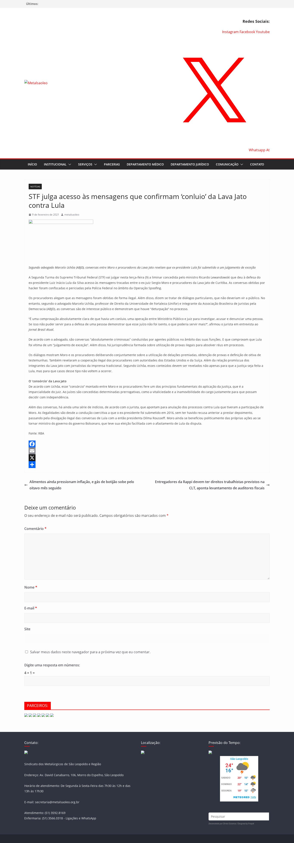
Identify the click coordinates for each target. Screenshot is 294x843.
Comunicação (227, 164)
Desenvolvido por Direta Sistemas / (223, 823)
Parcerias (112, 164)
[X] (147, 457)
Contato (257, 164)
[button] (69, 164)
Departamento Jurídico (190, 164)
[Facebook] (147, 444)
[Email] (147, 450)
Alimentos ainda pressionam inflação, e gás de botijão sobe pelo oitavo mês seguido (81, 484)
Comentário (35, 528)
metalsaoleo (71, 214)
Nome (30, 587)
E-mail (30, 608)
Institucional (55, 164)
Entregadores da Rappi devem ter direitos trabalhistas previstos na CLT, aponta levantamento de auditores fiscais (210, 484)
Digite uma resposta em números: (52, 665)
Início (32, 164)
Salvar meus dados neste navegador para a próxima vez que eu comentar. (90, 652)
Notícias (35, 186)
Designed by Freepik (246, 823)
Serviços (85, 164)
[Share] (147, 464)
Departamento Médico (145, 164)
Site (27, 629)
